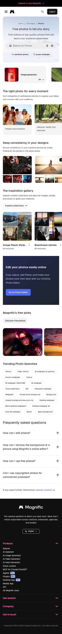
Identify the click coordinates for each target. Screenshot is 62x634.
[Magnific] (31, 508)
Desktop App (11, 580)
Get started (9, 597)
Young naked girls (12, 389)
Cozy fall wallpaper (13, 412)
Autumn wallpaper (12, 377)
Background (51, 394)
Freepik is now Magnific (29, 3)
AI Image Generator (12, 555)
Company (8, 606)
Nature (29, 377)
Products (8, 543)
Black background (45, 412)
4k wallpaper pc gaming (44, 371)
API (4, 587)
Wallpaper (9, 394)
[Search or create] (42, 12)
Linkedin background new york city (19, 400)
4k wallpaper (36, 383)
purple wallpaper (43, 54)
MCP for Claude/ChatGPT (15, 569)
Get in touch (9, 614)
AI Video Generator (11, 559)
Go (9, 350)
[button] (31, 531)
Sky (27, 389)
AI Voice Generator (11, 562)
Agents (8, 573)
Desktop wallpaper (47, 400)
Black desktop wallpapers (15, 406)
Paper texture (23, 371)
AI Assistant (8, 552)
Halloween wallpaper (43, 389)
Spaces (6, 548)
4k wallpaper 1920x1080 (15, 383)
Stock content (9, 566)
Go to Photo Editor (18, 292)
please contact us (45, 489)
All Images (30, 23)
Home (20, 23)
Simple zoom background (30, 394)
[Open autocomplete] (9, 46)
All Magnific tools (11, 590)
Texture (8, 371)
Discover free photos (15, 320)
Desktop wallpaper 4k (41, 406)
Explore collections (14, 205)
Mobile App (8, 583)
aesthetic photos (21, 54)
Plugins (9, 576)
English (31, 531)
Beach (29, 412)
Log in (52, 11)
